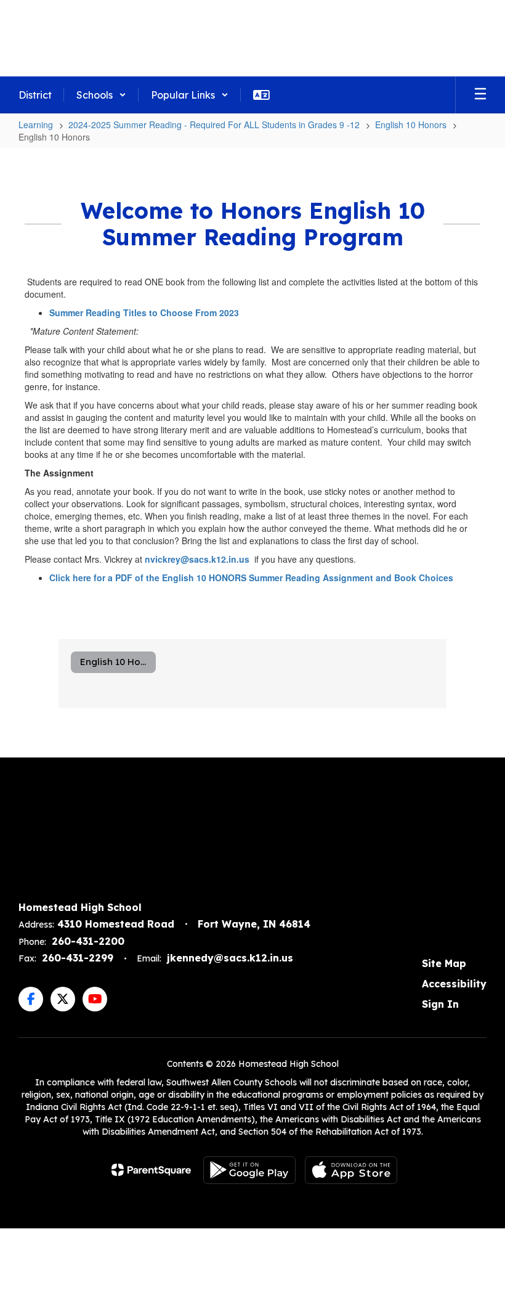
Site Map (444, 963)
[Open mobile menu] (480, 94)
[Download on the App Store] (351, 1170)
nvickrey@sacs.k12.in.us (197, 559)
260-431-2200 (88, 941)
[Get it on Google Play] (249, 1170)
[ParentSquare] (151, 1170)
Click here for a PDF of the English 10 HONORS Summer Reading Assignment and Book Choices (251, 577)
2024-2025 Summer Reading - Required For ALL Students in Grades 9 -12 (214, 124)
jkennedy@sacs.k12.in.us (230, 958)
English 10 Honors (410, 124)
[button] (101, 94)
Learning (35, 124)
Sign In (440, 1004)
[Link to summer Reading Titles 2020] (26, 331)
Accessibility (454, 984)
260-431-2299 (77, 958)
